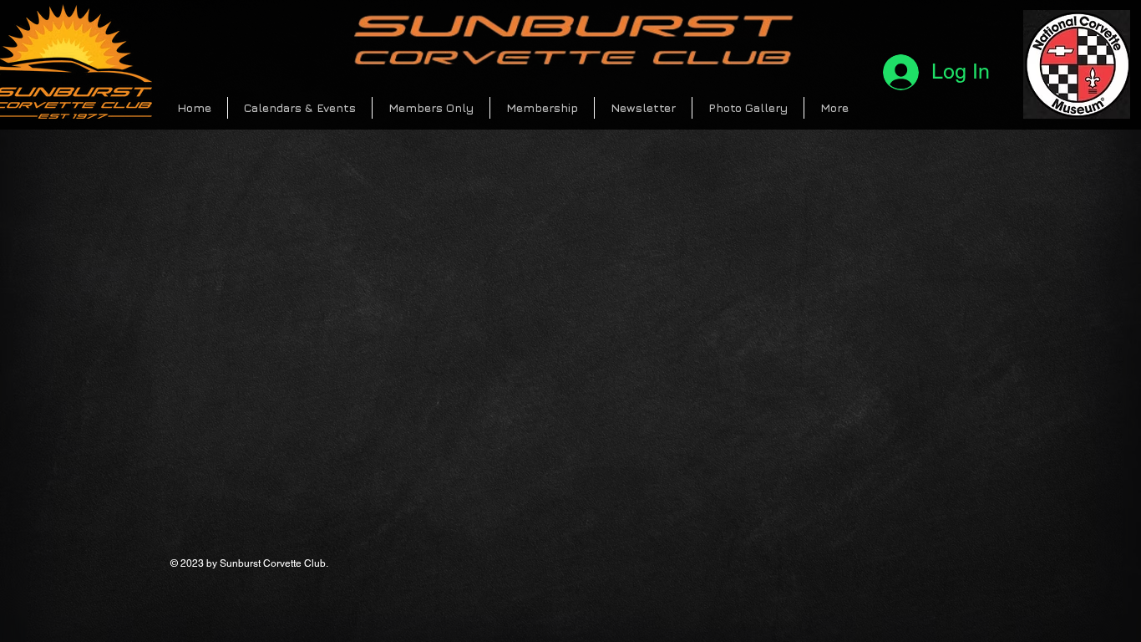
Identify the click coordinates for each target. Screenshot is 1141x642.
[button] (300, 108)
